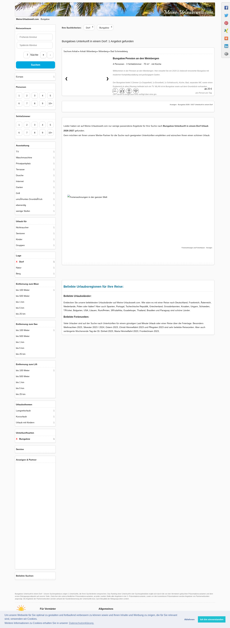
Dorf (89, 27)
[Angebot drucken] (226, 56)
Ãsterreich (206, 302)
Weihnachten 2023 (73, 327)
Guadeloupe (129, 310)
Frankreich (194, 302)
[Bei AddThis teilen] (226, 41)
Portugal (120, 306)
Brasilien (151, 310)
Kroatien (185, 306)
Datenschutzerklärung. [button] (81, 623)
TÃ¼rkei (68, 310)
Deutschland (181, 302)
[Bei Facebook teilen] (226, 10)
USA (86, 310)
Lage (18, 255)
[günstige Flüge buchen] (134, 215)
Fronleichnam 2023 (149, 331)
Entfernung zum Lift (26, 364)
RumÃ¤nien (104, 310)
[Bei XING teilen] (226, 33)
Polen (79, 306)
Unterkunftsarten (25, 433)
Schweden (204, 306)
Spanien (111, 306)
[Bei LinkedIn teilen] (226, 49)
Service (20, 449)
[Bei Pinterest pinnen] (226, 26)
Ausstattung (22, 145)
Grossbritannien (172, 306)
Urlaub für (21, 221)
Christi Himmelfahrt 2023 (131, 327)
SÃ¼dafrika (116, 310)
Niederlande (70, 306)
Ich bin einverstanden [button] (211, 619)
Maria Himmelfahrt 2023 (126, 331)
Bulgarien (77, 310)
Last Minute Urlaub (146, 323)
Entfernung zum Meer (27, 284)
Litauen (93, 310)
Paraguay (165, 310)
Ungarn (194, 306)
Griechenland (156, 306)
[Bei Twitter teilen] (226, 18)
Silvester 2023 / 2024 (93, 327)
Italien (91, 306)
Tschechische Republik (137, 306)
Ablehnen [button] (189, 619)
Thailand (141, 310)
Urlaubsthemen (24, 404)
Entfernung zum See (27, 324)
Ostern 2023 (112, 327)
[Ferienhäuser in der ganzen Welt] (35, 565)
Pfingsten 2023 (156, 327)
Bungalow (105, 27)
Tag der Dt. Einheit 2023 (101, 331)
